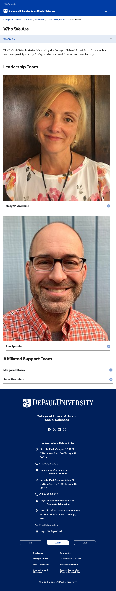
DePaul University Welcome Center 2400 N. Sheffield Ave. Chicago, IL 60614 (60, 514)
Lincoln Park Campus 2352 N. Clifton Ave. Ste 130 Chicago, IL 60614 (58, 453)
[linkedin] (59, 429)
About (29, 19)
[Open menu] (111, 11)
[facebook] (49, 429)
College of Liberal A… (13, 19)
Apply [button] (58, 542)
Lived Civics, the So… (57, 19)
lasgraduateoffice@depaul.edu (57, 501)
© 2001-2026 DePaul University (58, 582)
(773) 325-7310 (48, 464)
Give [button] (85, 542)
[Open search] (106, 11)
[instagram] (64, 429)
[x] (54, 429)
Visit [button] (31, 542)
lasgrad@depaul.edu (51, 531)
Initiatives (39, 19)
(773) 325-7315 (48, 525)
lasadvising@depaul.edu (53, 470)
